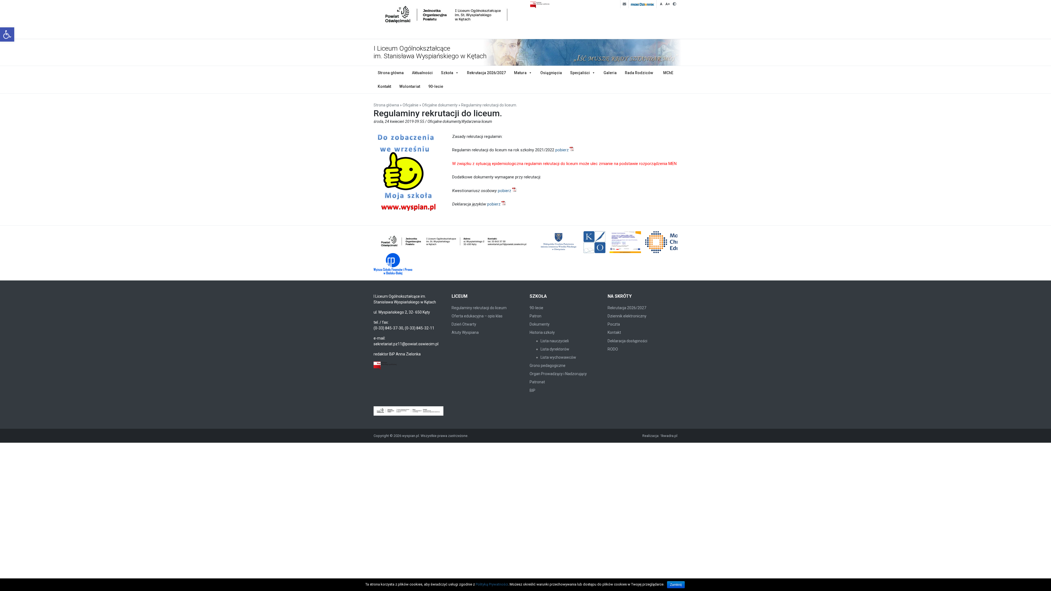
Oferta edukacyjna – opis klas (477, 316)
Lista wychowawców (558, 357)
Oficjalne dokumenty (440, 105)
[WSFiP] (393, 264)
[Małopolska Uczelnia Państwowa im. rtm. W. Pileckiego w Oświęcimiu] (559, 242)
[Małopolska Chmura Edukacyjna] (673, 242)
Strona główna (391, 73)
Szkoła (447, 73)
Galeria (610, 73)
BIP (532, 390)
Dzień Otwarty (464, 324)
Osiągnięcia (551, 73)
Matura (520, 73)
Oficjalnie (410, 105)
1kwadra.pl (668, 436)
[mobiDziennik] (642, 4)
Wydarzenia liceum (476, 121)
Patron (535, 316)
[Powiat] (454, 242)
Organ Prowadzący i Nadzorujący (558, 374)
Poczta (614, 324)
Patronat (537, 382)
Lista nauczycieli (555, 341)
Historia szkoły (542, 332)
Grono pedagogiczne (547, 365)
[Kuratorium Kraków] (594, 242)
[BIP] (385, 365)
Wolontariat (409, 86)
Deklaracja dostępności (627, 341)
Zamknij (676, 585)
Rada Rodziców (639, 73)
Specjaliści (580, 73)
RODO (613, 349)
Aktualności (422, 73)
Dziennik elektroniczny (627, 316)
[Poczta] (624, 4)
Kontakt (384, 86)
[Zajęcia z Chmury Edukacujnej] (625, 242)
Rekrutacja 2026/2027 (486, 73)
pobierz (562, 149)
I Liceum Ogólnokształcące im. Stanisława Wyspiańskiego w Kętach (430, 52)
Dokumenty (540, 324)
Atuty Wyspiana (465, 332)
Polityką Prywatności (492, 584)
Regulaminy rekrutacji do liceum (479, 308)
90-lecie (435, 86)
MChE (668, 73)
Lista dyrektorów (555, 349)
